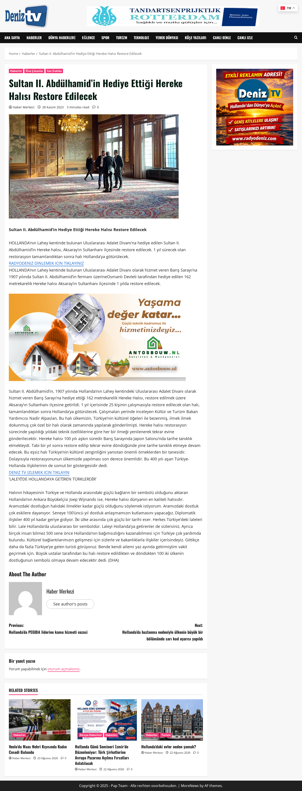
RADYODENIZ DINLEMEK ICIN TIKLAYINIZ (46, 263)
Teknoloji (141, 37)
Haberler (34, 37)
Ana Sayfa (12, 37)
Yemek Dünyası (167, 37)
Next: (162, 632)
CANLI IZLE (245, 37)
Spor (105, 37)
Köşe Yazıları (195, 37)
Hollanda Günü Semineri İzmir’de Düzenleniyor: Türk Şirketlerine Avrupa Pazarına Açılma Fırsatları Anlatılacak (102, 755)
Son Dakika (54, 71)
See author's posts (70, 604)
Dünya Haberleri (61, 37)
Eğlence (88, 37)
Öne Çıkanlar (34, 71)
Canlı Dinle (222, 37)
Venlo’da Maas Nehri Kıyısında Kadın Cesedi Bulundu (38, 749)
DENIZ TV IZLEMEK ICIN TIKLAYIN (39, 472)
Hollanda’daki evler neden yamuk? (168, 746)
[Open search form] (296, 37)
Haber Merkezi (23, 107)
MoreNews (190, 785)
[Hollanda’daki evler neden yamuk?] (172, 719)
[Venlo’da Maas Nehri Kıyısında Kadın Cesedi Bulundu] (40, 719)
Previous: (48, 628)
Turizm (121, 37)
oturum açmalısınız (64, 669)
